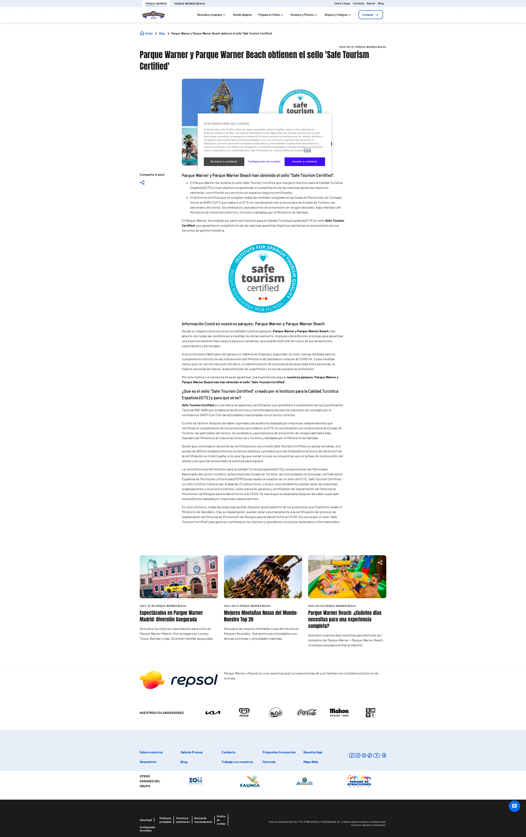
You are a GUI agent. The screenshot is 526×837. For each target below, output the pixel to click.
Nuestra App (312, 752)
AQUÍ (307, 150)
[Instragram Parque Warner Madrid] (357, 755)
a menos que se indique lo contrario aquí (363, 821)
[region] (264, 143)
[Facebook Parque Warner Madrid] (351, 755)
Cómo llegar (342, 3)
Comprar (367, 14)
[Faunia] (250, 781)
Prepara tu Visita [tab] (269, 14)
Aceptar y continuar (304, 161)
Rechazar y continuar (224, 161)
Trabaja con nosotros (237, 762)
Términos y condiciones (183, 820)
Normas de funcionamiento (203, 820)
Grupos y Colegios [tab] (336, 14)
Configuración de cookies (147, 829)
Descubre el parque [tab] (209, 14)
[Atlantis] (304, 781)
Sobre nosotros (151, 752)
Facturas (269, 762)
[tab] (370, 15)
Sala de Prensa (191, 752)
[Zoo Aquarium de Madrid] (195, 781)
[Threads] (384, 755)
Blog (381, 3)
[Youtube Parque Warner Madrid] (377, 755)
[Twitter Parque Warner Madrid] (364, 755)
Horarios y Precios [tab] (302, 14)
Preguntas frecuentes (279, 752)
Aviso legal (146, 820)
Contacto (359, 3)
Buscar (371, 3)
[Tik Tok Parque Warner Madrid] (369, 755)
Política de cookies (221, 820)
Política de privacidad (165, 820)
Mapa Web (310, 762)
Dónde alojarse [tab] (242, 14)
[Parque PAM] (359, 781)
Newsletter (148, 762)
